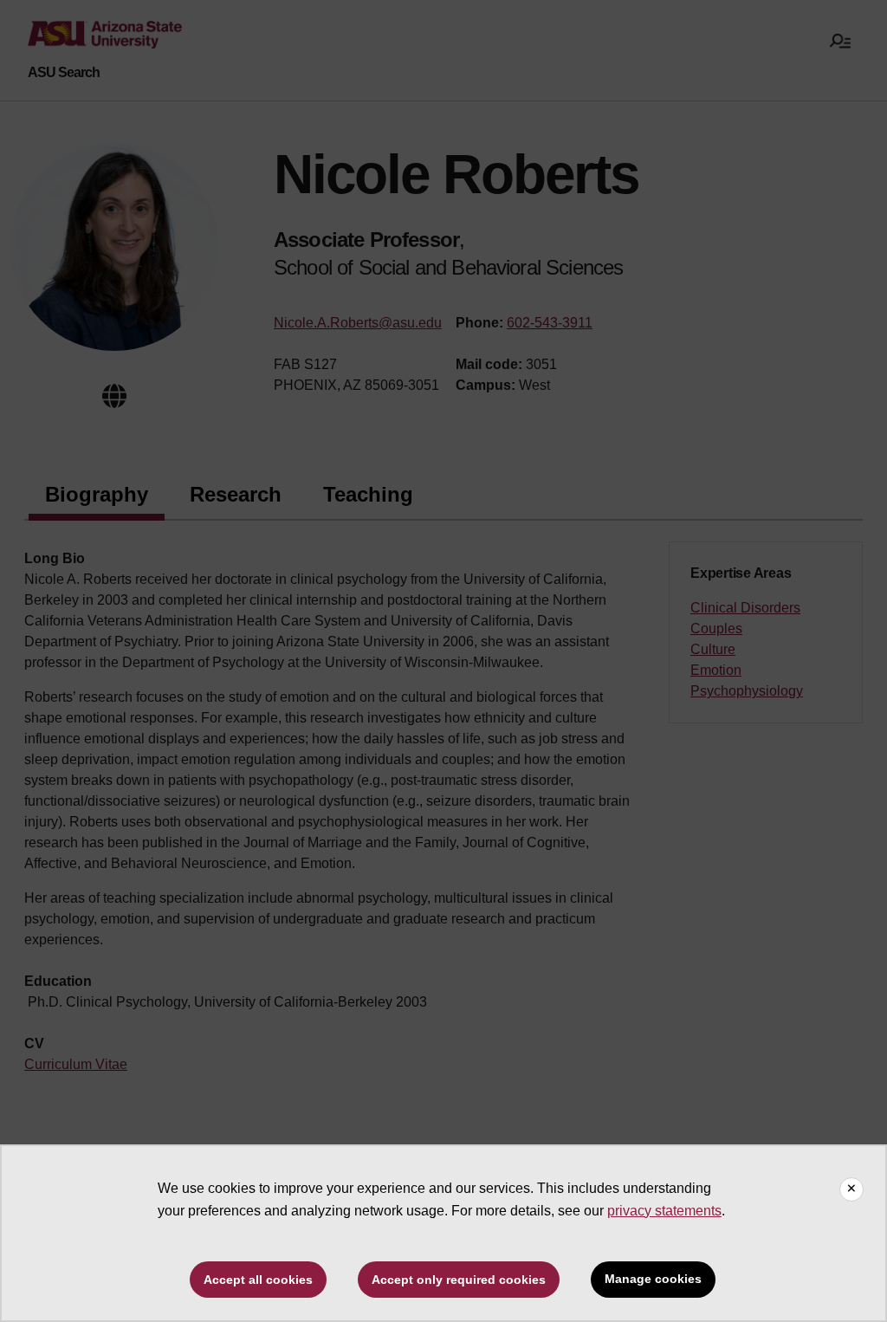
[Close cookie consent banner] (851, 1189)
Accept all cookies (258, 1279)
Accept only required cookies (459, 1279)
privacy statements (664, 1210)
